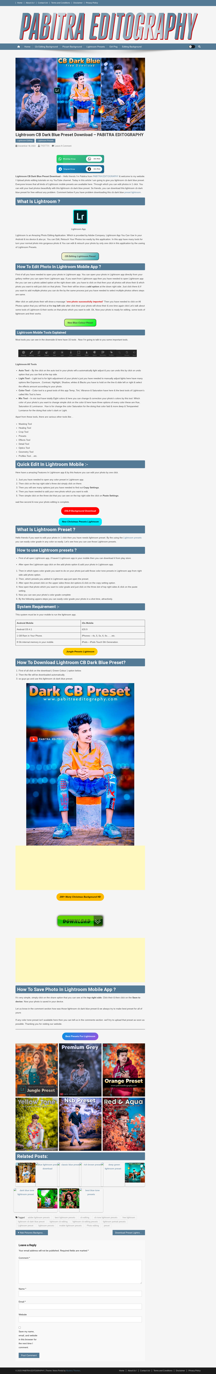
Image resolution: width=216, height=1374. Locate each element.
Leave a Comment (63, 146)
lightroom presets (46, 1225)
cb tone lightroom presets (105, 1217)
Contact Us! (43, 3)
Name (22, 1289)
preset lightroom (132, 192)
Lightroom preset (25, 1225)
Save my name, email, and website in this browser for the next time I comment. (28, 1339)
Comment (24, 1258)
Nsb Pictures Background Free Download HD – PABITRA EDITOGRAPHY (34, 1232)
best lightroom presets (65, 1217)
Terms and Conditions (60, 3)
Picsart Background (72, 46)
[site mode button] (192, 46)
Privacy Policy (92, 3)
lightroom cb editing (59, 1221)
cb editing (84, 1217)
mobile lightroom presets (70, 1225)
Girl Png (113, 46)
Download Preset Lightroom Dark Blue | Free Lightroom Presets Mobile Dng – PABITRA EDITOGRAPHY (130, 1232)
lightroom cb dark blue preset (31, 1221)
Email (22, 1301)
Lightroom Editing (25, 140)
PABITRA (45, 146)
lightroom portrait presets (114, 1221)
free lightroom (129, 1217)
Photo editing (93, 1225)
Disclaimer (78, 3)
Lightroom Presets (95, 46)
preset (107, 1225)
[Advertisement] (80, 868)
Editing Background (132, 46)
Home (19, 3)
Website (23, 1314)
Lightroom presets (132, 537)
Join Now (96, 159)
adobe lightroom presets (39, 1217)
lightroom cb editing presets (85, 1221)
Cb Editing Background (46, 46)
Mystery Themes (73, 1371)
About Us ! (30, 3)
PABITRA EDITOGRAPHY (105, 176)
